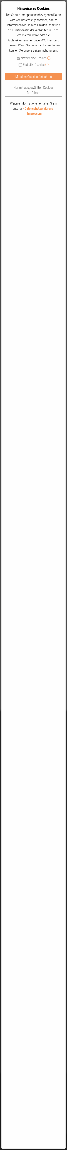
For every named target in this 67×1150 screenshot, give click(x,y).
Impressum (34, 113)
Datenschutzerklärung (38, 108)
